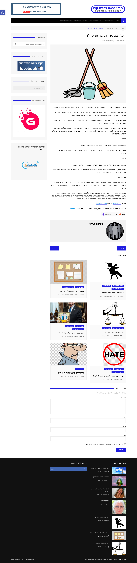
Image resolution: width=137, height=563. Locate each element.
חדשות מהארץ (106, 285)
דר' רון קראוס (118, 336)
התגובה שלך (122, 397)
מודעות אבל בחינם (66, 21)
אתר (124, 435)
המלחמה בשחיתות (118, 285)
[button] (2, 12)
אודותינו (117, 21)
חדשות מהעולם (69, 326)
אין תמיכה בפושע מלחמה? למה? (71, 333)
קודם (120, 248)
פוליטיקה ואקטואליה (118, 288)
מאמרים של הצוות (95, 21)
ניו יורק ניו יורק (105, 501)
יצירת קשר (77, 21)
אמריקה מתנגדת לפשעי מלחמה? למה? (108, 376)
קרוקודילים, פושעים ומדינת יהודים (71, 373)
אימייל (123, 426)
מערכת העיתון (120, 41)
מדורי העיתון (109, 21)
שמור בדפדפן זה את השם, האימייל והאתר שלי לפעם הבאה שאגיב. (103, 444)
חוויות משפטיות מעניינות (114, 332)
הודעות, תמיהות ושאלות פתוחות (72, 291)
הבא (55, 248)
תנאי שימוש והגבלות (17, 559)
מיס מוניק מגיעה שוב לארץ (101, 477)
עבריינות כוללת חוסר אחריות (112, 292)
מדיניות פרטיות (30, 559)
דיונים (85, 21)
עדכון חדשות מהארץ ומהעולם (100, 468)
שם (124, 417)
